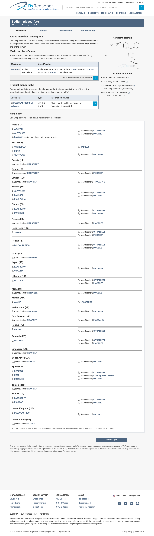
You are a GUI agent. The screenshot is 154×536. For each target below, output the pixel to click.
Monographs (107, 13)
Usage (43, 30)
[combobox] (100, 7)
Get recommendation (126, 2)
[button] (119, 503)
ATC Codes (61, 499)
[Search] (141, 7)
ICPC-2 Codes (62, 507)
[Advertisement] (77, 471)
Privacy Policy (127, 532)
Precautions (65, 30)
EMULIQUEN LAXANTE (103, 375)
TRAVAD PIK (99, 182)
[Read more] (95, 78)
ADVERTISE (44, 514)
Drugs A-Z (80, 13)
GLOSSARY (14, 514)
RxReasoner (83, 499)
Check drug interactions (106, 2)
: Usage (111, 440)
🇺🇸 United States (119, 496)
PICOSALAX (98, 320)
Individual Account (86, 507)
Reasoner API (84, 503)
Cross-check (38, 499)
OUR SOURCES (26, 514)
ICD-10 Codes (62, 503)
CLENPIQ (31, 423)
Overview (21, 30)
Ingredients (93, 13)
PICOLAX (97, 248)
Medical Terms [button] (135, 13)
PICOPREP (98, 134)
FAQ (36, 514)
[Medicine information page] (95, 103)
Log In (140, 2)
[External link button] (129, 77)
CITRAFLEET (99, 130)
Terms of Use (139, 532)
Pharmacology (87, 30)
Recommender (39, 503)
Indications (121, 13)
